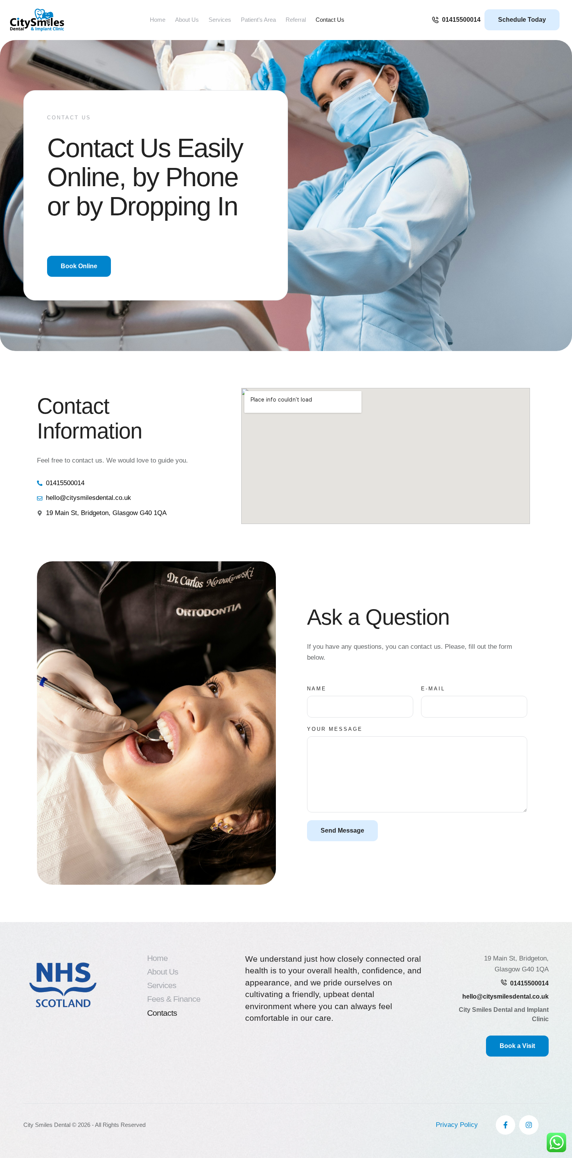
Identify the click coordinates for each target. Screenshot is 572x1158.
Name (316, 689)
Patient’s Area (258, 19)
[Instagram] (529, 1125)
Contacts (162, 1012)
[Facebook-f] (505, 1125)
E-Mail (433, 689)
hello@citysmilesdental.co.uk (505, 996)
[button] (456, 19)
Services (161, 985)
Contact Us (330, 19)
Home (157, 19)
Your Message (335, 729)
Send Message (342, 830)
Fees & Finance (173, 998)
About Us (187, 19)
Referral (296, 19)
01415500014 (529, 983)
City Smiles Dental (46, 1124)
